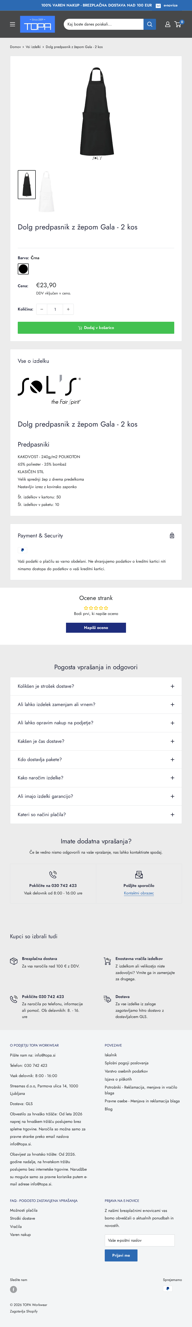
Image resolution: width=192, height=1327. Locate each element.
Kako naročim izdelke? (41, 777)
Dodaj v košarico (99, 327)
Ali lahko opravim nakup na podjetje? (56, 722)
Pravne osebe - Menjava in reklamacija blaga (142, 1101)
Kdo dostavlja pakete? (40, 759)
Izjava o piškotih (118, 1079)
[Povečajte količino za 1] (68, 309)
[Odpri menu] (12, 24)
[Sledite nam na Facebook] (13, 1289)
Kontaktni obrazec (139, 893)
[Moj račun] (167, 24)
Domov (15, 46)
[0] (178, 24)
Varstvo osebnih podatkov (126, 1071)
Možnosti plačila (24, 1210)
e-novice (171, 5)
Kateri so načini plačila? (42, 814)
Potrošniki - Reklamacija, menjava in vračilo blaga (141, 1090)
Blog (108, 1109)
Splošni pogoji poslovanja (126, 1063)
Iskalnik (111, 1055)
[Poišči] (150, 24)
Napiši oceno (96, 627)
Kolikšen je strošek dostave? (46, 686)
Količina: (25, 309)
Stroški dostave (22, 1218)
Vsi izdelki (33, 46)
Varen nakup (20, 1234)
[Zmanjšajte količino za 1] (41, 309)
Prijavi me (121, 1255)
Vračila (16, 1226)
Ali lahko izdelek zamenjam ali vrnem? (57, 704)
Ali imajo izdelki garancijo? (45, 796)
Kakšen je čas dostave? (41, 741)
